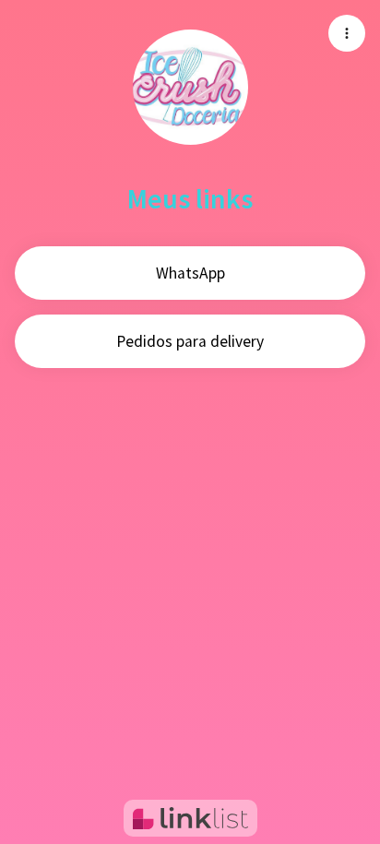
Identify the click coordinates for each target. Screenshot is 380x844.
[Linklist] (190, 818)
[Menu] (346, 33)
